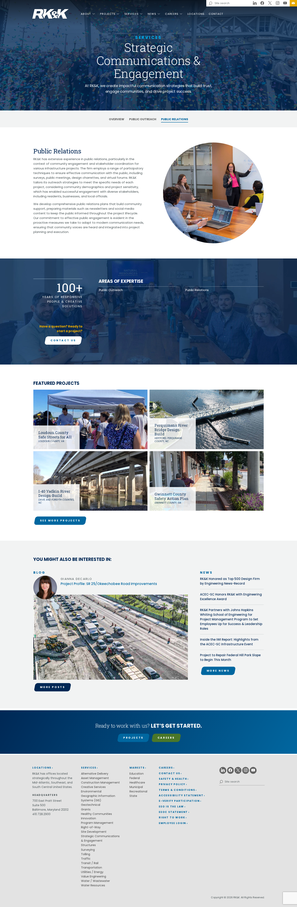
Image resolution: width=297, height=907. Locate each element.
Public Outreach (142, 119)
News (152, 14)
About (86, 14)
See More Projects (60, 520)
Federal (135, 778)
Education (137, 774)
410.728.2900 (41, 814)
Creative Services (93, 787)
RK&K (50, 14)
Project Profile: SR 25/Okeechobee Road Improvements (109, 583)
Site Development (93, 832)
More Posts (52, 687)
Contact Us (293, 3)
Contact (216, 14)
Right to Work (172, 817)
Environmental (91, 791)
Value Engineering (93, 876)
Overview (116, 119)
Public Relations (174, 119)
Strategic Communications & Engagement (100, 838)
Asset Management (95, 778)
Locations (196, 14)
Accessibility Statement (181, 795)
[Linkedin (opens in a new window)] (255, 3)
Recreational (138, 791)
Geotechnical (90, 805)
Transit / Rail (89, 863)
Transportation (91, 868)
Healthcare (137, 782)
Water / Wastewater (95, 881)
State (133, 796)
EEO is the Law (171, 806)
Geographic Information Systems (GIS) (98, 798)
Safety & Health (173, 778)
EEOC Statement (173, 812)
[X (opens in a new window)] (270, 3)
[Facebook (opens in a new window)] (262, 3)
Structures (88, 845)
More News (218, 671)
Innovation (88, 818)
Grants (86, 809)
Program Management (97, 823)
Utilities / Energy (92, 872)
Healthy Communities (96, 814)
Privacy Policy (172, 784)
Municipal (136, 787)
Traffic (86, 859)
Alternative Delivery (94, 774)
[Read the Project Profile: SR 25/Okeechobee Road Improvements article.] (110, 639)
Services (131, 14)
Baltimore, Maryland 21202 (50, 810)
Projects (107, 14)
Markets (137, 767)
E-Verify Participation (179, 801)
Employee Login (172, 823)
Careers (171, 14)
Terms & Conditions (177, 790)
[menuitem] (293, 3)
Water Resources (93, 885)
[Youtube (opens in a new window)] (285, 3)
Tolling (85, 854)
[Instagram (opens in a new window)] (277, 3)
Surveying (88, 850)
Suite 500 (38, 805)
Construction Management (100, 782)
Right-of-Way (91, 827)
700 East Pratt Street (47, 801)
